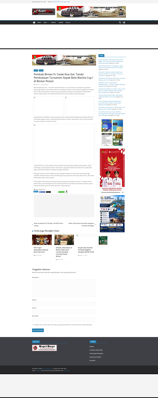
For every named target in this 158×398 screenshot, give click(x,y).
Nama (34, 300)
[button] (48, 22)
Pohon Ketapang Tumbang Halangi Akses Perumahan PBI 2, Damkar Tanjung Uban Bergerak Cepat (110, 102)
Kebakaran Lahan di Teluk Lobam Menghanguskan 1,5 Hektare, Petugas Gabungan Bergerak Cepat (112, 84)
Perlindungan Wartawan (96, 353)
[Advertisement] (79, 36)
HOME (39, 22)
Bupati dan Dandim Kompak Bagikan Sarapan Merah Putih (86, 250)
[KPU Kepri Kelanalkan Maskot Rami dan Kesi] (42, 236)
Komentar (35, 277)
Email (34, 308)
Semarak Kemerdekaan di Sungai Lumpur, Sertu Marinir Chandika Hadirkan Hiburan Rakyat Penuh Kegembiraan (112, 90)
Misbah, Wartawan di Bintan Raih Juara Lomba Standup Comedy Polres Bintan (64, 252)
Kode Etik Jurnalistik (95, 357)
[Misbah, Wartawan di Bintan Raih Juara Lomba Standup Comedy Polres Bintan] (64, 236)
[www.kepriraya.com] (34, 22)
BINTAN (35, 70)
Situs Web (35, 316)
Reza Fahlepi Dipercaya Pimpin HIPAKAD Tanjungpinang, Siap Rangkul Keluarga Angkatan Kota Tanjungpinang (112, 113)
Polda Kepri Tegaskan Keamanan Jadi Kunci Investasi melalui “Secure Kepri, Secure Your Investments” (111, 73)
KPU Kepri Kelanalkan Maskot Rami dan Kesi (41, 250)
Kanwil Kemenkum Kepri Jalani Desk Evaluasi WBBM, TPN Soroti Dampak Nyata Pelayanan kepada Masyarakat (111, 61)
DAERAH (53, 22)
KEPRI (45, 22)
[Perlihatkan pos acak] (124, 22)
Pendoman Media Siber (96, 350)
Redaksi (46, 84)
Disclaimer (92, 360)
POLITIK (68, 22)
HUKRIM (60, 22)
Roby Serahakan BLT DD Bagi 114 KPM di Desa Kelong (48, 224)
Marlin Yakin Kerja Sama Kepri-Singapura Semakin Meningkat (81, 224)
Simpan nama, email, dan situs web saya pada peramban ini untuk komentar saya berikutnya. (63, 325)
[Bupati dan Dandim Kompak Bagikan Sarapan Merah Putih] (86, 236)
